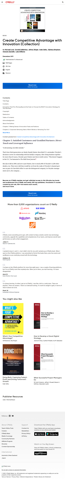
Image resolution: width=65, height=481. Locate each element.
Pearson (8, 73)
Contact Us (25, 428)
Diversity (4, 444)
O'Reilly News (6, 433)
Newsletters (25, 431)
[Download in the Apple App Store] (39, 435)
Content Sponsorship (8, 446)
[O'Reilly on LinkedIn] (9, 416)
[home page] (10, 2)
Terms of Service (6, 477)
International (7, 452)
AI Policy (24, 436)
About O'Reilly (7, 425)
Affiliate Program (7, 441)
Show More (6, 132)
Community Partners (8, 439)
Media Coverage (7, 436)
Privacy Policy (26, 433)
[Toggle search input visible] (63, 2)
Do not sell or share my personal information (14, 470)
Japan (4, 458)
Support (25, 425)
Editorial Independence (26, 477)
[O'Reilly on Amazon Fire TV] (40, 455)
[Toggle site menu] (2, 2)
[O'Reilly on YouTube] (13, 416)
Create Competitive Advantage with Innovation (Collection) (35, 137)
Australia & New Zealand (9, 455)
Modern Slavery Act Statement (42, 477)
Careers (4, 431)
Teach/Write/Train (7, 428)
